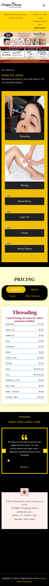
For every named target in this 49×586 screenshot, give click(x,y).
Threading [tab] (16, 289)
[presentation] (4, 451)
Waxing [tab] (34, 289)
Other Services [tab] (32, 296)
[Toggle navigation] (44, 5)
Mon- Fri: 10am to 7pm (40, 19)
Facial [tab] (12, 296)
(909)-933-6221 (40, 28)
